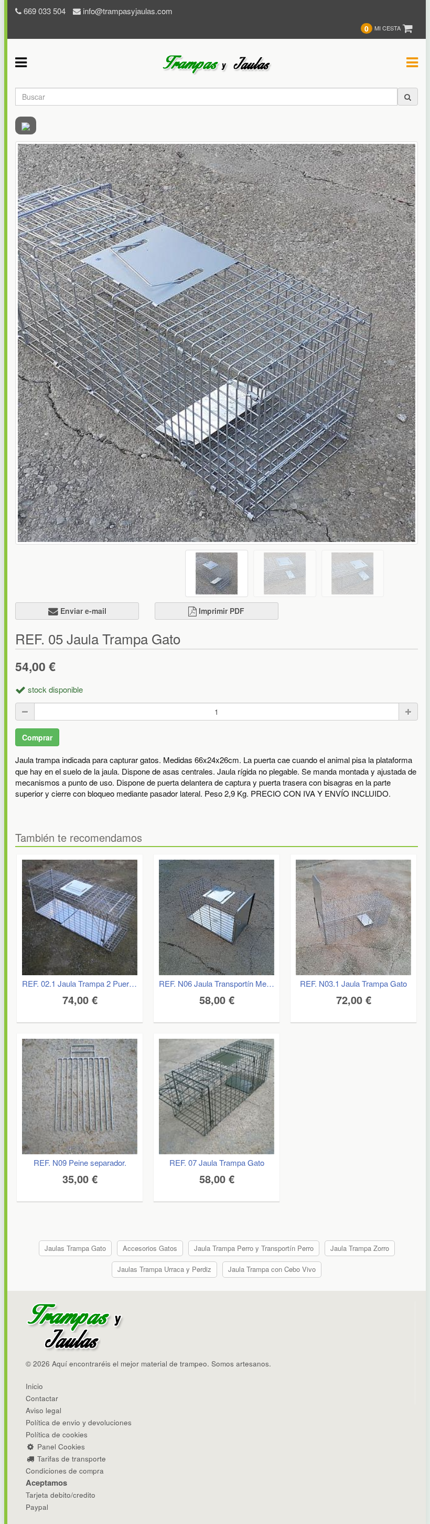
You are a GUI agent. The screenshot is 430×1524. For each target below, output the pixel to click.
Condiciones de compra (65, 1471)
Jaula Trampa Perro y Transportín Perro (254, 1248)
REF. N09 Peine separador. (80, 1162)
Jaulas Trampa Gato (75, 1248)
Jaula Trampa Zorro (359, 1248)
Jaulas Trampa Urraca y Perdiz (164, 1269)
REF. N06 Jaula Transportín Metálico (216, 983)
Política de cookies (57, 1434)
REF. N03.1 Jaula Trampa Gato (353, 983)
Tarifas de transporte (70, 1459)
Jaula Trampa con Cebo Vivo (272, 1269)
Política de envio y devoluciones (79, 1422)
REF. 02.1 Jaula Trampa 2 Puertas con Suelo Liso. (79, 983)
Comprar (37, 737)
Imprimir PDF (220, 611)
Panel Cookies (59, 1447)
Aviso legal (43, 1410)
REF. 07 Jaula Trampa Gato (216, 1162)
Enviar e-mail (82, 611)
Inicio (34, 1386)
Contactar (42, 1398)
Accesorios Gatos (150, 1248)
